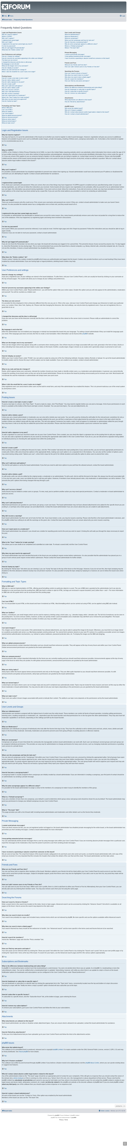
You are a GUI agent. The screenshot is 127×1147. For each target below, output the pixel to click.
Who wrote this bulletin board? (74, 108)
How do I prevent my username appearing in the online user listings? (22, 58)
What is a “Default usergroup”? (74, 46)
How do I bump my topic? (9, 101)
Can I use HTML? (7, 109)
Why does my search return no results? (77, 75)
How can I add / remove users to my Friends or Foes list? (82, 66)
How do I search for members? (74, 79)
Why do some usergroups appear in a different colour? (81, 44)
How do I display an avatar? (10, 68)
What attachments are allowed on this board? (78, 99)
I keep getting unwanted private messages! (78, 56)
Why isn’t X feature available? (73, 110)
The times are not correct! (9, 60)
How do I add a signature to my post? (13, 82)
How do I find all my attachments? (75, 101)
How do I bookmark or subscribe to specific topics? (80, 89)
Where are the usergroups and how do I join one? (79, 40)
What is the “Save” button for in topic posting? (15, 97)
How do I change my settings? (11, 56)
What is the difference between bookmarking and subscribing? (83, 87)
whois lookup (18, 1078)
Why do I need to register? (10, 34)
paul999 (74, 1117)
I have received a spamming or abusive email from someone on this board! (87, 58)
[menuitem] (4, 15)
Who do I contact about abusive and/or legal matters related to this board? (87, 112)
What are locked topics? (9, 121)
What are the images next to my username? (15, 66)
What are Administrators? (72, 34)
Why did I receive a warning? (10, 93)
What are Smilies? (7, 111)
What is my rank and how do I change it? (14, 69)
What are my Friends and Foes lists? (76, 65)
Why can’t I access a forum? (10, 89)
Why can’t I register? (8, 38)
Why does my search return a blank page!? (78, 77)
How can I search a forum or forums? (76, 73)
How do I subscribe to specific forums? (76, 91)
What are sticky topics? (9, 119)
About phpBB (23, 1052)
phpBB (84, 334)
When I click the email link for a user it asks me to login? (18, 71)
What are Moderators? (71, 36)
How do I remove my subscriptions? (75, 93)
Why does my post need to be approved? (14, 99)
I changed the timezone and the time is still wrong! (17, 62)
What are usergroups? (71, 38)
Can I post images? (8, 113)
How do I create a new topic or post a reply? (15, 78)
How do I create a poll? (9, 84)
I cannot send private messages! (74, 54)
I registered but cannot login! (10, 40)
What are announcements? (10, 117)
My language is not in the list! (10, 64)
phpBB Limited (58, 1049)
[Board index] (2, 2)
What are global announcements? (12, 115)
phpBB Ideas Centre (92, 1063)
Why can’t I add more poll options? (12, 86)
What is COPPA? (7, 36)
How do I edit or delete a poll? (10, 87)
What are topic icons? (8, 123)
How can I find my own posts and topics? (77, 81)
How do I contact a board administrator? (77, 114)
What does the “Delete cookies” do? (12, 50)
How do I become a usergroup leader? (76, 42)
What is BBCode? (7, 107)
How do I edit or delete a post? (11, 80)
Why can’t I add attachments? (11, 91)
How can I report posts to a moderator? (14, 95)
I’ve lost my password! (8, 46)
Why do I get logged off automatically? (13, 48)
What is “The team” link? (72, 48)
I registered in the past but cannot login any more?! (17, 44)
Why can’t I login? (7, 42)
